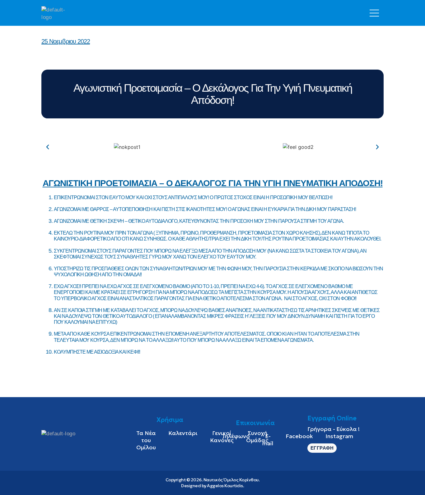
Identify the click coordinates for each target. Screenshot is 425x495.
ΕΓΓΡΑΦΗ (322, 448)
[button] (47, 147)
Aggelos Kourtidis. (225, 485)
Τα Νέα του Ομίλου (146, 440)
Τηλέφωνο (236, 436)
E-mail (267, 440)
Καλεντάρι (183, 433)
